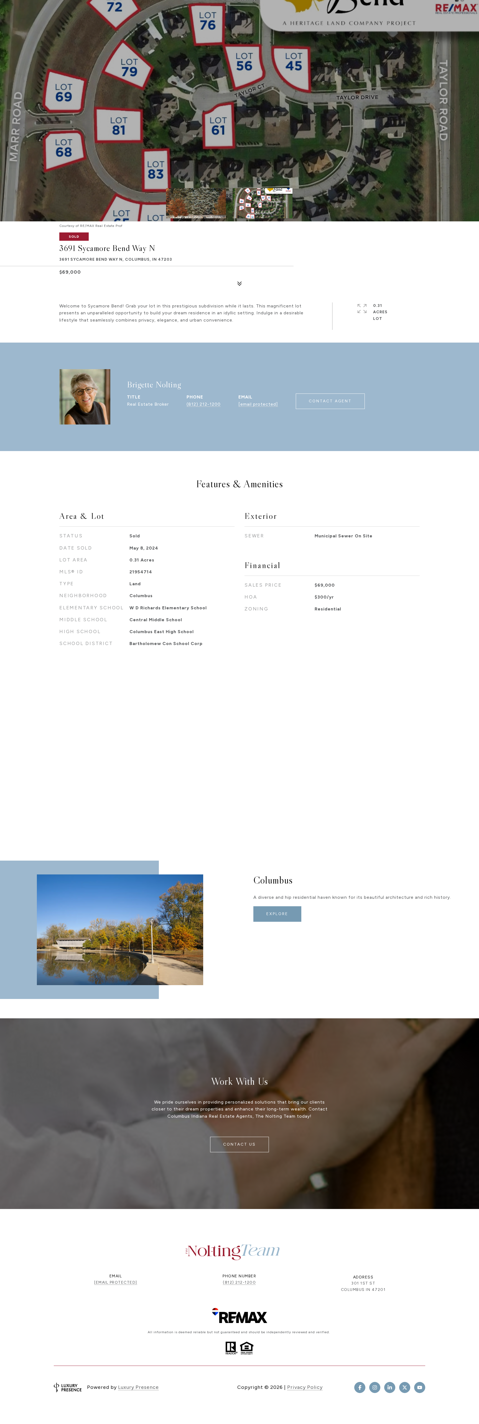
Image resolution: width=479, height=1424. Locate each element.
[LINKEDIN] (389, 1387)
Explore (277, 914)
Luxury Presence (138, 1387)
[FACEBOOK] (359, 1387)
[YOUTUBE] (419, 1387)
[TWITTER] (404, 1387)
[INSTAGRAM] (374, 1387)
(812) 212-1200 (204, 404)
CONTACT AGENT (330, 401)
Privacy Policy (305, 1387)
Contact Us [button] (239, 1144)
